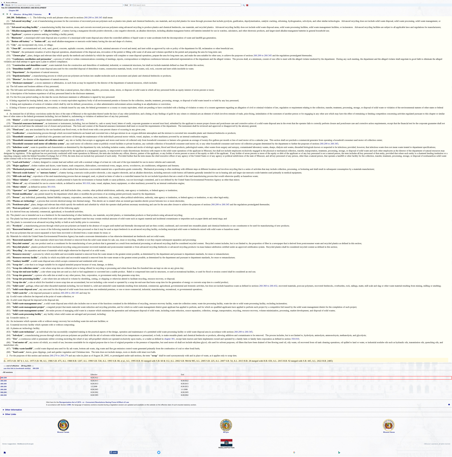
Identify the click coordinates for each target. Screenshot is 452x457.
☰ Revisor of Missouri (10, 2)
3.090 (69, 405)
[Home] (2, 5)
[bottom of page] (49, 14)
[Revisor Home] (5, 453)
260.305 (79, 120)
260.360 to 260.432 (268, 286)
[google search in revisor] (294, 453)
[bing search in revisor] (339, 453)
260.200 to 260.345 (93, 17)
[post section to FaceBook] (113, 453)
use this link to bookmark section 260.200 (21, 368)
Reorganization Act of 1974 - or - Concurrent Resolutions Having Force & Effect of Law (94, 402)
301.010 (86, 183)
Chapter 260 (13, 10)
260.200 (4, 378)
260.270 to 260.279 (59, 355)
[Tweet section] (158, 453)
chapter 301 (169, 339)
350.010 (295, 339)
